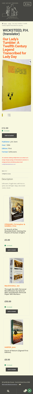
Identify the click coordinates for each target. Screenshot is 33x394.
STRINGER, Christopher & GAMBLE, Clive (15, 225)
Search (8, 391)
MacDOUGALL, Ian (12, 286)
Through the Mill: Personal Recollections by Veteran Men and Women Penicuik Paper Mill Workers (15, 291)
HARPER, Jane (10, 347)
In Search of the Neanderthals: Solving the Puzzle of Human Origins (15, 231)
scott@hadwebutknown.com (8, 164)
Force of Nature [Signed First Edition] (16, 351)
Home (5, 23)
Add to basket (9, 135)
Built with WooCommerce (9, 384)
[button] (30, 61)
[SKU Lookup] (20, 384)
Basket (21, 389)
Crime (9, 23)
